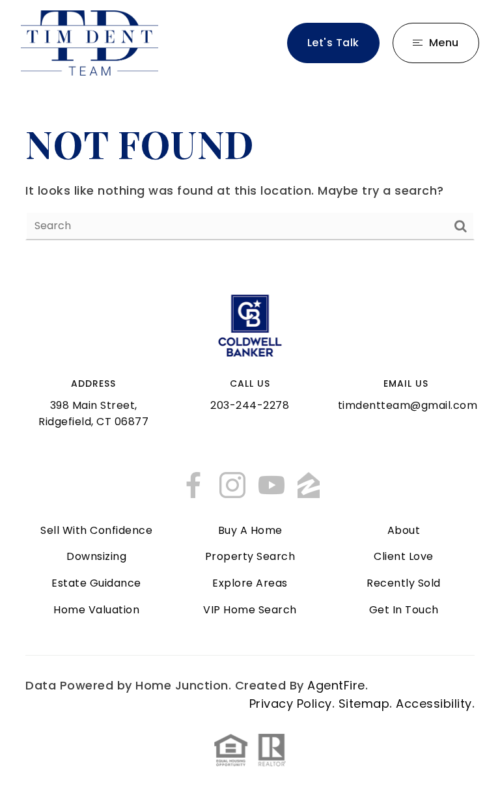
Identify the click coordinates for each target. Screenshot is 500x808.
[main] (250, 179)
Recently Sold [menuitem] (404, 583)
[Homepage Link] (89, 42)
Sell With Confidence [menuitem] (96, 530)
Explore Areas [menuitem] (250, 583)
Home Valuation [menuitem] (96, 609)
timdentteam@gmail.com (408, 405)
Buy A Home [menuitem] (250, 530)
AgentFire (336, 685)
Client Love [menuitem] (404, 556)
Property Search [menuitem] (250, 556)
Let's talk (333, 42)
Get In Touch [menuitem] (404, 609)
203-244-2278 (249, 405)
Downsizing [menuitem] (96, 556)
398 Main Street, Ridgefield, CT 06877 (93, 413)
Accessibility (434, 703)
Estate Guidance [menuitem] (96, 583)
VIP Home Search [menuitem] (250, 609)
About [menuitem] (404, 530)
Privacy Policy (290, 703)
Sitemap (364, 703)
